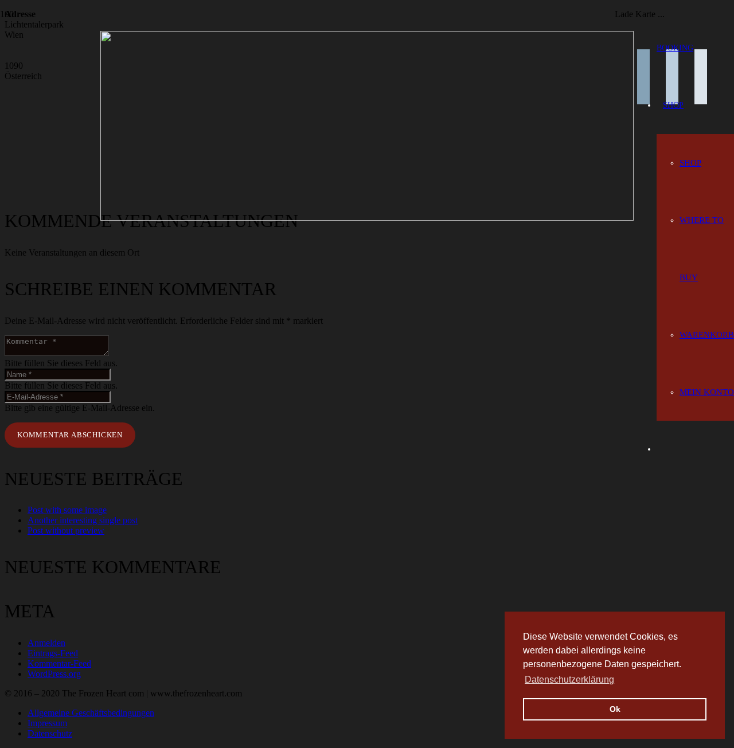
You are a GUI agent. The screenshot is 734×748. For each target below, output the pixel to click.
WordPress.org (54, 674)
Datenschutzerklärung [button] (569, 679)
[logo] (367, 217)
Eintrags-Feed (53, 653)
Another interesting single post (83, 520)
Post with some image (67, 510)
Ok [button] (615, 709)
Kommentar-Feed (59, 663)
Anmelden (46, 643)
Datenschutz (50, 733)
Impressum (47, 723)
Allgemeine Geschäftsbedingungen (91, 713)
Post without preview (66, 530)
